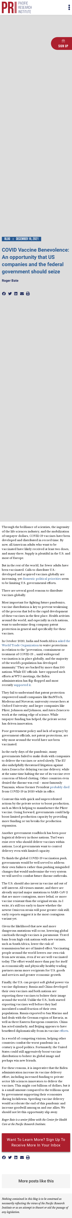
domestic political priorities (42, 578)
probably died (59, 787)
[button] (53, 7)
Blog (7, 239)
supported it (22, 685)
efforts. (64, 1031)
